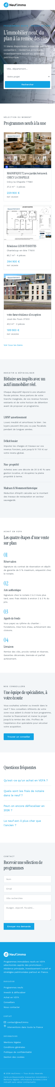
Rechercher (28, 84)
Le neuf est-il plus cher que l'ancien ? (22, 823)
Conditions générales (14, 1047)
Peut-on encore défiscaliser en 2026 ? (24, 808)
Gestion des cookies (14, 1057)
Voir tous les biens (13, 345)
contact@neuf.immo (17, 1022)
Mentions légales (12, 1042)
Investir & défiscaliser (15, 992)
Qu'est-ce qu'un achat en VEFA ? (26, 780)
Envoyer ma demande (19, 926)
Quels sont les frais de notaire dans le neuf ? (24, 793)
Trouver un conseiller (18, 736)
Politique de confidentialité (18, 1052)
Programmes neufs (13, 987)
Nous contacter (12, 1007)
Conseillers (9, 1002)
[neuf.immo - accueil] (15, 4)
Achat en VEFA (11, 997)
